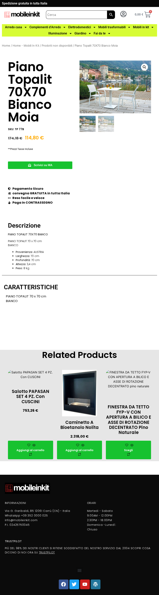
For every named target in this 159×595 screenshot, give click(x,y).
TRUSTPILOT (47, 552)
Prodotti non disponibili (57, 45)
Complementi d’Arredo (45, 27)
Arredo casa (13, 27)
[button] (40, 165)
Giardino (80, 33)
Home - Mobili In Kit (26, 45)
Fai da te (100, 33)
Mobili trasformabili (112, 27)
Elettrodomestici (79, 27)
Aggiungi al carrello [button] (30, 450)
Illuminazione (57, 33)
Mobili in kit (141, 27)
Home (6, 45)
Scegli (128, 450)
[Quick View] (33, 445)
